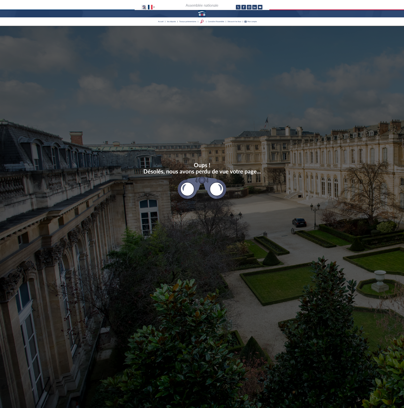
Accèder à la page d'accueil (202, 13)
